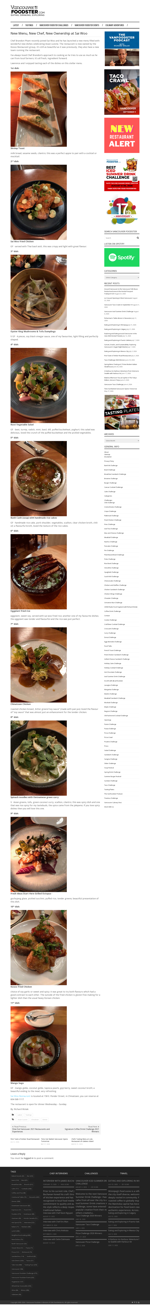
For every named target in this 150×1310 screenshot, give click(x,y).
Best (24, 1180)
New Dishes (17, 1239)
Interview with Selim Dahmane (56, 1239)
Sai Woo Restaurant (20, 1096)
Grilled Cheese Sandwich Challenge (117, 659)
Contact (107, 616)
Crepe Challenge (110, 511)
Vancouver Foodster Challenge (24, 1273)
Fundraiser (29, 1214)
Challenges (108, 500)
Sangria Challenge (110, 759)
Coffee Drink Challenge (112, 611)
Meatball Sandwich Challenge (114, 698)
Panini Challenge (110, 724)
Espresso (16, 1210)
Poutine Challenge (110, 742)
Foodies (16, 1214)
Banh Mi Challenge (111, 465)
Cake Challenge (109, 491)
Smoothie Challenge (111, 568)
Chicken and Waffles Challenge (115, 585)
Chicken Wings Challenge (113, 594)
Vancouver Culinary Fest (113, 802)
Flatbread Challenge (111, 516)
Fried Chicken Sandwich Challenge (116, 655)
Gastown (16, 1218)
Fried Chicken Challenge (112, 520)
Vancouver (17, 1269)
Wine (15, 1290)
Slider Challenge (110, 763)
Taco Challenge (109, 785)
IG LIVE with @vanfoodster (113, 681)
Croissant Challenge (111, 629)
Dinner (45, 1120)
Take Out (17, 1265)
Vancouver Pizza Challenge (87, 1242)
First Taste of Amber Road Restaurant (25, 1139)
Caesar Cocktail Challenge (113, 487)
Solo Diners (17, 1260)
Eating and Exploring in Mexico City (116, 351)
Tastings (29, 25)
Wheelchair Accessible (21, 1286)
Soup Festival (109, 768)
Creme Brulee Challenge (113, 507)
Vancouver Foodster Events (87, 25)
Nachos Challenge (110, 542)
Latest (16, 25)
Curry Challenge (110, 633)
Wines (25, 1290)
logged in (28, 1158)
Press (106, 746)
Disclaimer (108, 457)
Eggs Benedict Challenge (113, 642)
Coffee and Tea (18, 1193)
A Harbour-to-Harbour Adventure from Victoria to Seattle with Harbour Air (129, 1240)
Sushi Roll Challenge (111, 576)
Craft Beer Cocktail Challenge (114, 624)
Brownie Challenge (111, 478)
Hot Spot (16, 1222)
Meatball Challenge (111, 537)
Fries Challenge (109, 524)
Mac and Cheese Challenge (114, 533)
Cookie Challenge (110, 620)
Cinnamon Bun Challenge (113, 602)
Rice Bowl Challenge (111, 563)
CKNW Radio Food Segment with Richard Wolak (120, 607)
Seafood (31, 1256)
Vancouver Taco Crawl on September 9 (118, 305)
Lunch (15, 1231)
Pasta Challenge (110, 729)
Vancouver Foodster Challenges (53, 25)
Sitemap (107, 454)
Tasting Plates (109, 789)
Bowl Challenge (109, 470)
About (106, 452)
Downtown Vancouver (21, 1206)
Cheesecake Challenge (112, 581)
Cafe (15, 1189)
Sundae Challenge (110, 781)
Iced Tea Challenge (111, 529)
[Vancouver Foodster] (28, 15)
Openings (107, 720)
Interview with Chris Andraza (55, 1230)
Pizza (15, 1252)
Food (27, 1210)
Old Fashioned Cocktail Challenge (116, 716)
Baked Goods (18, 1176)
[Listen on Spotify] (121, 266)
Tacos (29, 1260)
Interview (29, 1222)
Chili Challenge (109, 503)
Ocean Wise (17, 1248)
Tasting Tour (30, 1265)
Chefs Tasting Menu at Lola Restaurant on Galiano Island (82, 1140)
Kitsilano (26, 1227)
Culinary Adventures (114, 25)
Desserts (34, 1197)
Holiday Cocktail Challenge (113, 668)
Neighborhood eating (21, 1235)
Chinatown (35, 1120)
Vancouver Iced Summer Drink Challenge (118, 311)
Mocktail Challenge (111, 702)
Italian (15, 1227)
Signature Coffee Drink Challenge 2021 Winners (82, 1130)
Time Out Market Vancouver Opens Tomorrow (54, 1140)
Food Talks (108, 646)
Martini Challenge (110, 694)
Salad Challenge (110, 750)
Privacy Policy (109, 461)
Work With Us (109, 807)
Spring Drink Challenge (112, 772)
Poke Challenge (109, 559)
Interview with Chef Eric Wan (55, 1221)
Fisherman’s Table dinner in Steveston (117, 318)
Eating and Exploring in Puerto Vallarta (117, 340)
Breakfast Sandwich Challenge (115, 474)
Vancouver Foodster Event (23, 1277)
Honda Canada (30, 1218)
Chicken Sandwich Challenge (114, 589)
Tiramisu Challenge (111, 798)
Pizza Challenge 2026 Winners (89, 1233)
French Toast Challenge (112, 650)
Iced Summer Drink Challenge (114, 676)
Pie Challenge (109, 550)
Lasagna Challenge (111, 685)
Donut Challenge (110, 637)
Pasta (29, 1248)
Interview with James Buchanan (61, 1180)
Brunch (28, 1184)
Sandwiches (18, 1256)
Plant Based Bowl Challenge (114, 555)
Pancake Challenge (111, 546)
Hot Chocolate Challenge (113, 672)
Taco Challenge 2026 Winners (114, 360)
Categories (108, 496)
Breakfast (16, 1184)
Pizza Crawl (108, 737)
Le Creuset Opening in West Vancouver (118, 298)
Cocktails (26, 1189)
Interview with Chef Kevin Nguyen (58, 1213)
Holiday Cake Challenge (112, 663)
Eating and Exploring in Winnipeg (115, 325)
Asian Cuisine (22, 1120)
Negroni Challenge (110, 711)
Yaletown (16, 1294)
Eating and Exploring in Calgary (115, 329)
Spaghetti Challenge (111, 572)
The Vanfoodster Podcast (113, 794)
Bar (30, 1176)
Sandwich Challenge (111, 755)
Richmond (27, 1252)
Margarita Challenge (111, 689)
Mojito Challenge (110, 707)
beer (15, 1180)
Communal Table (19, 1197)
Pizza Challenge (110, 733)
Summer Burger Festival (112, 776)
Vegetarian (17, 1282)
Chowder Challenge (111, 598)
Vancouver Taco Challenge (113, 384)
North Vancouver (19, 1244)
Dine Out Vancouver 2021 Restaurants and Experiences (31, 1130)
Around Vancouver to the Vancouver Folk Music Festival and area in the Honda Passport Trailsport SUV (121, 291)
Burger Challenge (110, 483)
